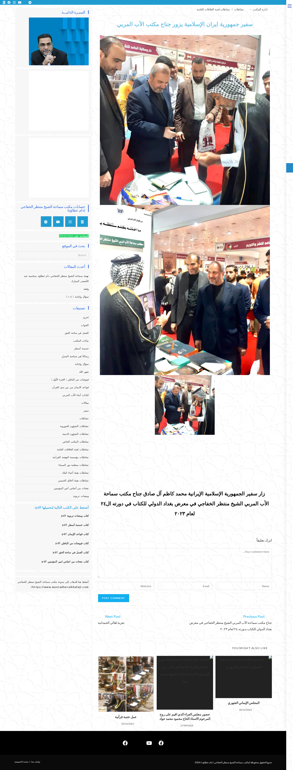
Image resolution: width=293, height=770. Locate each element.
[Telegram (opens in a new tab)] (29, 2)
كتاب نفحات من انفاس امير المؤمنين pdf (65, 561)
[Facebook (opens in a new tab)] (9, 2)
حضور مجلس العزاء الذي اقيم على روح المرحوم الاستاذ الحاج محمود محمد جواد (184, 716)
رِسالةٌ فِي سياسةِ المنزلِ (75, 356)
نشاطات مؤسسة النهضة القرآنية (71, 457)
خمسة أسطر (81, 348)
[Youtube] (58, 221)
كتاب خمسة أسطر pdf (75, 524)
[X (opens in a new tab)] (4, 2)
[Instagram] (70, 221)
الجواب (85, 325)
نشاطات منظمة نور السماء (73, 464)
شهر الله (84, 371)
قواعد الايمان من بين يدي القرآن (70, 387)
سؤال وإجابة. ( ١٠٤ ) (77, 296)
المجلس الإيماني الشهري (244, 702)
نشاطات (239, 9)
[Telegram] (46, 221)
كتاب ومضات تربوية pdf (75, 515)
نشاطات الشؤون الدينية (75, 433)
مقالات (85, 402)
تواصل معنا (35, 761)
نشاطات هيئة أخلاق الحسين (73, 480)
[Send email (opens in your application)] (25, 2)
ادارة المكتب (260, 9)
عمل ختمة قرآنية (126, 717)
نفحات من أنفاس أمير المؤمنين (71, 488)
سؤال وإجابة (82, 363)
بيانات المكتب (81, 340)
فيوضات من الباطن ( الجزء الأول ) (70, 379)
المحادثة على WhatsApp (74, 235)
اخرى (86, 317)
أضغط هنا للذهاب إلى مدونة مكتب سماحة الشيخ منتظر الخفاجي (53, 581)
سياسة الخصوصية (21, 761)
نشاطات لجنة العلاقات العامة (213, 9)
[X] (82, 221)
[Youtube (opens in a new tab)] (20, 2)
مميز (86, 410)
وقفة (86, 288)
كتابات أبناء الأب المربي (75, 395)
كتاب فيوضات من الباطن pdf (72, 543)
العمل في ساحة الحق (77, 332)
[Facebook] (161, 743)
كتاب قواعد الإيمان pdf (75, 534)
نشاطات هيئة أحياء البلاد (75, 472)
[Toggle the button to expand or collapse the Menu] (289, 5)
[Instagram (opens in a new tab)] (14, 2)
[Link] (137, 743)
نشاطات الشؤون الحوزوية (74, 426)
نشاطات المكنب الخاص (76, 441)
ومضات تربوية (81, 496)
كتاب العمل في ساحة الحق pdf (71, 552)
